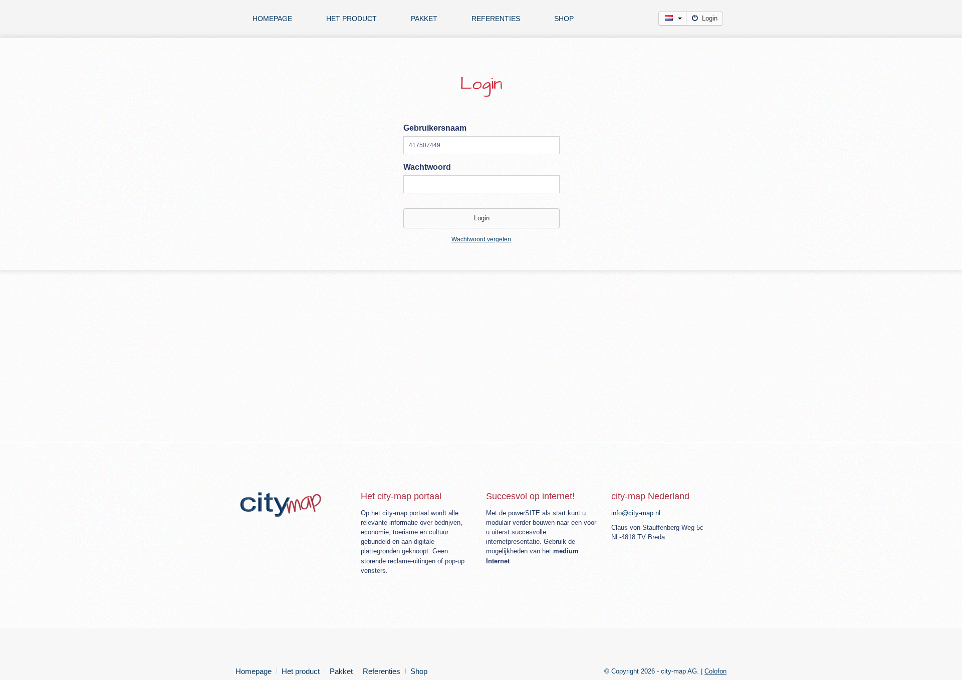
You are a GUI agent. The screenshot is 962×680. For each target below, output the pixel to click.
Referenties (495, 19)
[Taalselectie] (672, 19)
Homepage (272, 19)
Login (709, 18)
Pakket (424, 19)
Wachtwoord (427, 167)
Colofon (715, 671)
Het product (351, 19)
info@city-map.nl (635, 513)
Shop (564, 19)
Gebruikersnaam (434, 128)
